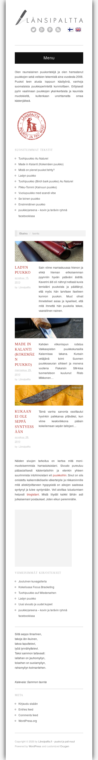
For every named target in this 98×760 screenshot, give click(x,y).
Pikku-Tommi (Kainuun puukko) (37, 187)
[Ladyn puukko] (49, 252)
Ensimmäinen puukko (31, 204)
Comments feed (28, 715)
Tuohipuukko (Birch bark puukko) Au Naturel (45, 181)
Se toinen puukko (29, 198)
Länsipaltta (25, 287)
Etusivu (23, 233)
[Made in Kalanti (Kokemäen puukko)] (49, 329)
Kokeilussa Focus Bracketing (36, 587)
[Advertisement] (43, 538)
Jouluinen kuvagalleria (32, 581)
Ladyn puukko (27, 175)
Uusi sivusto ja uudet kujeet (35, 604)
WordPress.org (27, 721)
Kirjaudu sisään (28, 703)
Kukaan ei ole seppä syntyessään (24, 421)
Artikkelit (76, 387)
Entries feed (25, 709)
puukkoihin (60, 475)
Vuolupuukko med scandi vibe (37, 193)
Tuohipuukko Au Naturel (33, 158)
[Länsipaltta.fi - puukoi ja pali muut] (49, 16)
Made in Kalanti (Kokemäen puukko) (41, 164)
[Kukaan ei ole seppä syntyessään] (49, 396)
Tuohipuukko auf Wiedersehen (37, 593)
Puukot (77, 243)
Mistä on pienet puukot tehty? (36, 170)
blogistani (33, 494)
